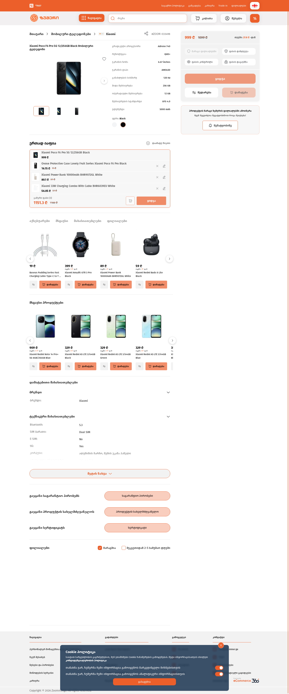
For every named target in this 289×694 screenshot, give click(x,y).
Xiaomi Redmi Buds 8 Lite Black (149, 274)
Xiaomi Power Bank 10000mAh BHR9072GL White (115, 274)
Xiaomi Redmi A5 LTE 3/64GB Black (80, 356)
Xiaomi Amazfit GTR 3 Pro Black (78, 274)
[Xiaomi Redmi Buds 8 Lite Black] (151, 245)
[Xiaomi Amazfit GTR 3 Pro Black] (80, 245)
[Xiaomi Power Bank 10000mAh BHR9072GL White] (116, 245)
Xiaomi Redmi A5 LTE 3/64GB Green (115, 356)
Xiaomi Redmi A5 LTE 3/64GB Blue (151, 356)
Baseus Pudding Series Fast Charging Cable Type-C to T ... (45, 274)
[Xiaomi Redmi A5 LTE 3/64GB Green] (116, 327)
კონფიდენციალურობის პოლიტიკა (86, 660)
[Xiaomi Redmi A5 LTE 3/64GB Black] (80, 327)
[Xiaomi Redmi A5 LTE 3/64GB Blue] (151, 327)
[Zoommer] (44, 18)
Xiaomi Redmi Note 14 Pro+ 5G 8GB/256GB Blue (43, 356)
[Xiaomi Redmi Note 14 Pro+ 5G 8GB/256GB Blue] (45, 327)
